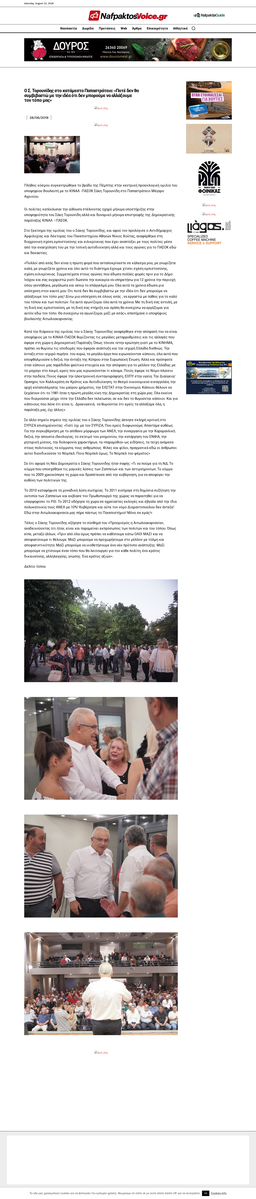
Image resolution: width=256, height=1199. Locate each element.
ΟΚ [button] (205, 1193)
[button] (193, 28)
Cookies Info (219, 1193)
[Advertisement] (209, 308)
